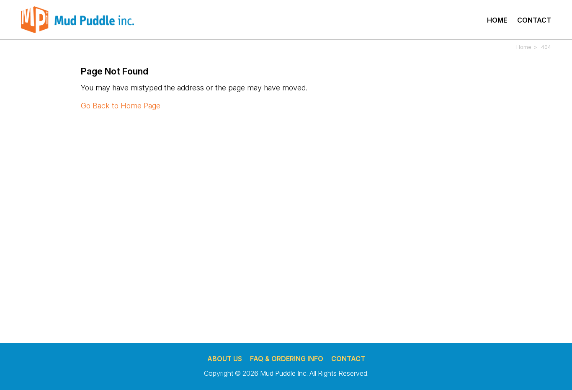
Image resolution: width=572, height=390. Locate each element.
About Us (224, 358)
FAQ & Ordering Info (286, 358)
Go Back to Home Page (120, 105)
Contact (534, 20)
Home (497, 20)
